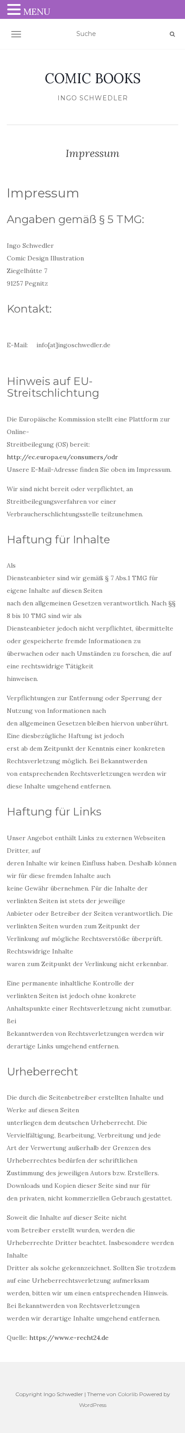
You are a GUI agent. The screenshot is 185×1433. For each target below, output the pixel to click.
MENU (36, 11)
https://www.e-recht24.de (69, 1338)
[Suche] (172, 34)
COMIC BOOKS (93, 78)
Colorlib (128, 1394)
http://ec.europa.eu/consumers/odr (62, 457)
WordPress (92, 1405)
